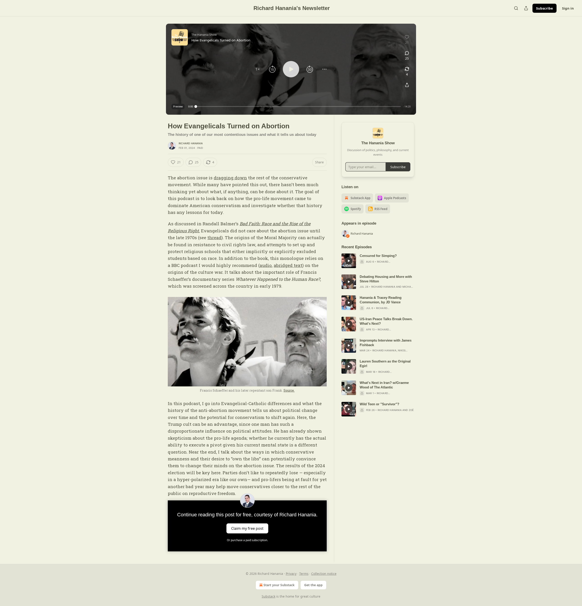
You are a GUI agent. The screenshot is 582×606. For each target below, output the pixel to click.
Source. (289, 390)
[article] (378, 261)
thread (214, 237)
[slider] (298, 106)
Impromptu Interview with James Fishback (385, 342)
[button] (257, 69)
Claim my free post (247, 528)
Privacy (291, 573)
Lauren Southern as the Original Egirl (385, 363)
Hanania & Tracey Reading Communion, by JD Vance (380, 300)
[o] (348, 260)
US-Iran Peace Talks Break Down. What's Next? (386, 321)
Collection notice (323, 573)
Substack (268, 596)
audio (266, 265)
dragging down (230, 177)
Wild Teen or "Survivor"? (379, 404)
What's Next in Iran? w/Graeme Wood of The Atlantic (384, 385)
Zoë (411, 410)
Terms (304, 573)
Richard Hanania (191, 143)
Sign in (568, 8)
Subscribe (544, 8)
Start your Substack (279, 585)
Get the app (313, 585)
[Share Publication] (526, 8)
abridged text (288, 265)
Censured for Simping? (378, 256)
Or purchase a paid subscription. (247, 540)
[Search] (516, 8)
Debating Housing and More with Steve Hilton (386, 279)
